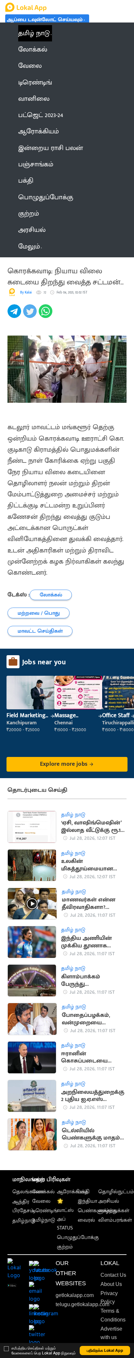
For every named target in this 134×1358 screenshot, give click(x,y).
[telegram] (15, 314)
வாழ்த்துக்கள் (113, 1210)
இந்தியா (87, 1201)
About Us (111, 1284)
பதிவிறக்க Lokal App (105, 1350)
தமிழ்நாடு (23, 1220)
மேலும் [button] (29, 246)
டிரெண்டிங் (45, 1210)
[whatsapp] (46, 314)
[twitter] (31, 314)
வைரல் (86, 1220)
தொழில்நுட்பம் (116, 1191)
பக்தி (83, 1191)
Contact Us (113, 1275)
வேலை (41, 1201)
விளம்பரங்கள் (115, 1220)
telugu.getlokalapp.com (82, 1304)
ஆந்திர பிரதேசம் (23, 1206)
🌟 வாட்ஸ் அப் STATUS (65, 1214)
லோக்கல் (43, 1191)
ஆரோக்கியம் (72, 1191)
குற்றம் (65, 1247)
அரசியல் (108, 1201)
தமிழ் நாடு (34, 33)
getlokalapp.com (75, 1295)
